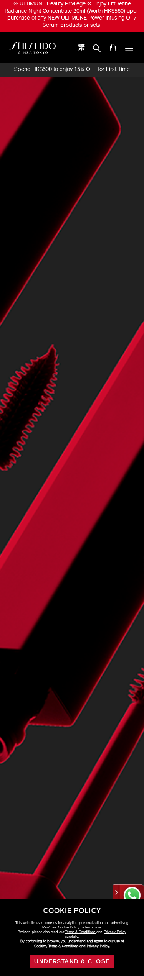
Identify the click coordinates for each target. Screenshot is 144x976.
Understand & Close (71, 962)
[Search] (97, 48)
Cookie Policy (68, 927)
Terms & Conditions (80, 932)
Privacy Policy (115, 932)
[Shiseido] (32, 48)
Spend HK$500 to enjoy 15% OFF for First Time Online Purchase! (72, 69)
